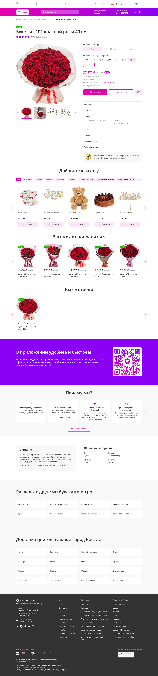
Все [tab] (18, 179)
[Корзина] (140, 12)
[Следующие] (75, 112)
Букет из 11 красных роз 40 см (52, 261)
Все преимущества (79, 428)
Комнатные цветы (120, 622)
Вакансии (63, 637)
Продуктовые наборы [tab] (126, 179)
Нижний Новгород (89, 552)
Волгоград (54, 552)
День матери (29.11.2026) (123, 633)
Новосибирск (118, 580)
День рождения (119, 604)
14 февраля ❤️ (114, 456)
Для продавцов (70, 4)
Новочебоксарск (57, 580)
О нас (41, 4)
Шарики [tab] (39, 179)
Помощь (98, 4)
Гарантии (60, 4)
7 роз (20, 514)
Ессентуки (22, 561)
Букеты (116, 611)
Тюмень (21, 552)
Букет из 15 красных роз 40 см (128, 261)
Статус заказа (127, 4)
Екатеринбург (119, 571)
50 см (112, 49)
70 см (132, 49)
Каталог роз (23, 504)
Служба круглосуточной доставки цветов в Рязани (37, 659)
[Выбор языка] (112, 4)
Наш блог (63, 630)
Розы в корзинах (88, 504)
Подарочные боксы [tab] (86, 179)
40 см (92, 49)
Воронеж (53, 571)
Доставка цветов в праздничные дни (94, 638)
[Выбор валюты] (116, 4)
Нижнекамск (23, 580)
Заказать (97, 92)
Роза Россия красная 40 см (94, 120)
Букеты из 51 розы (120, 504)
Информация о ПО (67, 633)
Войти (139, 4)
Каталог (24, 12)
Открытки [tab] (28, 179)
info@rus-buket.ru (25, 621)
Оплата (53, 4)
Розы (115, 615)
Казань (21, 571)
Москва (84, 571)
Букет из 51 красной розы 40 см (77, 272)
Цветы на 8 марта (120, 626)
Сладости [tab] (49, 179)
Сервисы (105, 4)
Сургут (116, 561)
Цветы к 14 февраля (121, 630)
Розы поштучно (56, 514)
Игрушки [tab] (60, 179)
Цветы (115, 608)
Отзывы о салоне (88, 622)
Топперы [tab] (71, 179)
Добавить (30, 224)
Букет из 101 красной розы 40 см (27, 314)
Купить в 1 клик (121, 92)
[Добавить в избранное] (138, 92)
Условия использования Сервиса (94, 615)
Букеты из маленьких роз (91, 514)
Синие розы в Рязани (122, 514)
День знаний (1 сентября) (123, 637)
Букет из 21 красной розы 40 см (26, 261)
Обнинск (85, 561)
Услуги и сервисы (66, 626)
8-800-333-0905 (24, 616)
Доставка (47, 4)
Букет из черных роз (58, 504)
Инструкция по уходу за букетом (94, 619)
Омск (115, 552)
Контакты (91, 4)
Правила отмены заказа (91, 633)
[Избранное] (134, 12)
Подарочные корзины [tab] (106, 179)
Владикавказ (55, 561)
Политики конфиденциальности (94, 611)
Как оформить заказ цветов (92, 626)
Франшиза (63, 622)
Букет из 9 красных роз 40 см (104, 261)
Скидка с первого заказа (91, 630)
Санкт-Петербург (88, 580)
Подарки (116, 619)
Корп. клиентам (81, 4)
